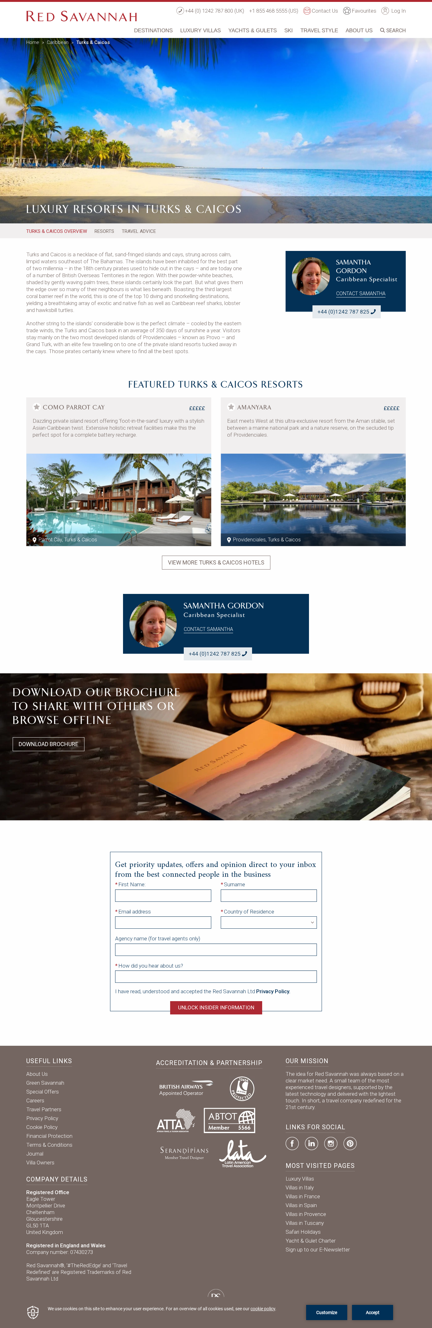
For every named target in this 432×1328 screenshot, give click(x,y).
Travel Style (319, 30)
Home (32, 42)
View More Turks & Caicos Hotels (216, 562)
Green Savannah (45, 1083)
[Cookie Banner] (216, 1312)
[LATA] (242, 1153)
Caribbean (58, 42)
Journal (34, 1153)
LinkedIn (311, 1143)
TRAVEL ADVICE (139, 231)
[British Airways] (189, 1088)
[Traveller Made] (184, 1153)
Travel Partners (43, 1109)
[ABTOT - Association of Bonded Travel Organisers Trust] (229, 1120)
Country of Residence (249, 911)
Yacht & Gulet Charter (311, 1241)
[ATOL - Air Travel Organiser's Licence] (242, 1088)
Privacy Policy (42, 1118)
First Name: (132, 884)
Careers (35, 1100)
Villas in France (303, 1196)
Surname (234, 884)
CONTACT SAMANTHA (361, 293)
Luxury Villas (200, 30)
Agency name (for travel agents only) (157, 938)
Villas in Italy (300, 1187)
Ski (288, 30)
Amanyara (255, 407)
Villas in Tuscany (305, 1223)
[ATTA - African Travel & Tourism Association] (176, 1120)
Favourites (364, 11)
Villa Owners (40, 1162)
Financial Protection (49, 1136)
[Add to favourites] (37, 407)
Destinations (153, 30)
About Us (359, 30)
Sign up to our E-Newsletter (318, 1249)
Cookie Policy (42, 1127)
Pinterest (350, 1143)
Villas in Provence (306, 1214)
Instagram (330, 1143)
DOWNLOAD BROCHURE (48, 744)
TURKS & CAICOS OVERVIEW (56, 231)
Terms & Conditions (49, 1145)
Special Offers (42, 1091)
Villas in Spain (301, 1205)
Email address (134, 911)
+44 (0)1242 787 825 (343, 312)
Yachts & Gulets (252, 30)
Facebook (292, 1143)
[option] (216, 129)
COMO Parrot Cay (74, 407)
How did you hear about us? (150, 966)
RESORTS (104, 231)
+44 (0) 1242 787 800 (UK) (214, 11)
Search (395, 30)
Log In (398, 11)
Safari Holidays (303, 1232)
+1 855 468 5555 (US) (273, 11)
